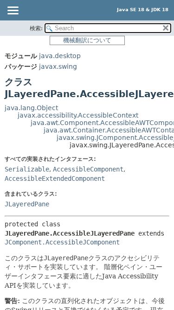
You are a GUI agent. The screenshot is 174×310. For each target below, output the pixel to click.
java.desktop (60, 55)
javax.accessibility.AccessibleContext (78, 115)
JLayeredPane (27, 204)
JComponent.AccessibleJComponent (62, 242)
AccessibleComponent (88, 169)
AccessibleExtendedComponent (55, 178)
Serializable (27, 169)
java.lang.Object (31, 108)
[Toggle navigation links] (12, 11)
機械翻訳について (87, 40)
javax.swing (58, 66)
